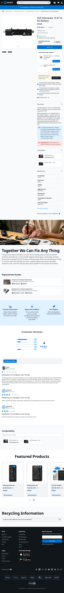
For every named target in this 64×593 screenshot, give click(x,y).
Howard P (9, 390)
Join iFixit (56, 78)
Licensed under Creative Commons (36, 588)
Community (22, 534)
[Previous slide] (30, 500)
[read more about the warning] (59, 213)
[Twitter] (43, 569)
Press (20, 544)
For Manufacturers (24, 542)
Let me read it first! (48, 544)
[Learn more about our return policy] (48, 97)
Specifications (41, 171)
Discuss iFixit (5, 539)
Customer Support (6, 537)
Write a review (11, 361)
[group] (4, 32)
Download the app (24, 550)
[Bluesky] (55, 569)
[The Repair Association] (61, 569)
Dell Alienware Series (19, 11)
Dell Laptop (9, 11)
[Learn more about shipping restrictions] (54, 38)
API (3, 544)
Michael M (9, 406)
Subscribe (52, 541)
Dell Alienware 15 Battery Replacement (22, 289)
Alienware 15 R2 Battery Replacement (22, 280)
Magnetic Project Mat (49, 65)
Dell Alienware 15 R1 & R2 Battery (50, 11)
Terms (3, 558)
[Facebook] (40, 569)
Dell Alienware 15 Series (33, 11)
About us (4, 534)
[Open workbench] (54, 2)
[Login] (62, 2)
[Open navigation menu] (1, 2)
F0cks (7, 367)
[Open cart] (58, 2)
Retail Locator (22, 539)
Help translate (5, 569)
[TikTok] (36, 569)
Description (40, 104)
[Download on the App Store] (25, 554)
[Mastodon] (52, 569)
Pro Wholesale (22, 537)
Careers (4, 542)
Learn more (44, 142)
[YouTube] (49, 569)
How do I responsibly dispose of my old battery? (17, 519)
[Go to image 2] (19, 47)
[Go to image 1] (18, 47)
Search (58, 42)
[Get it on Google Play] (25, 559)
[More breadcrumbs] (3, 11)
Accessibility (5, 553)
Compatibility (41, 150)
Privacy (4, 556)
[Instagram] (46, 569)
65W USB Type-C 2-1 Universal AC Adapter (51, 56)
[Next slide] (33, 500)
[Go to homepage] (9, 2)
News (20, 547)
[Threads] (58, 569)
